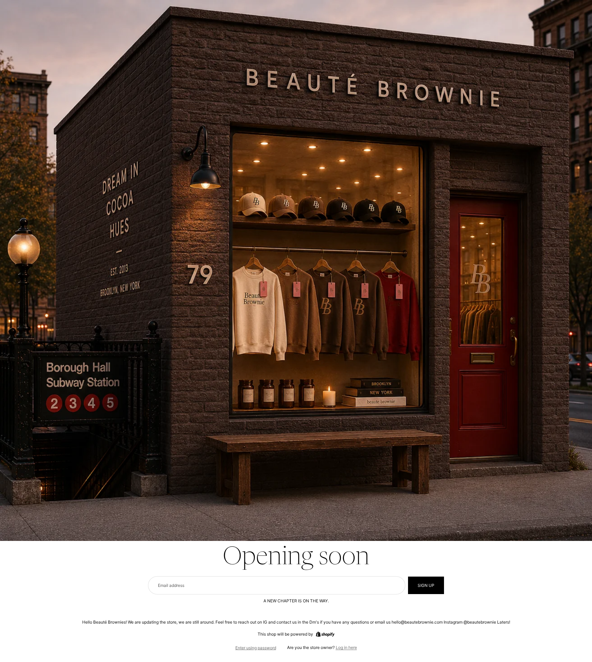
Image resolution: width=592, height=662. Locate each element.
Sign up (426, 585)
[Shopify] (325, 634)
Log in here (346, 647)
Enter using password (255, 647)
